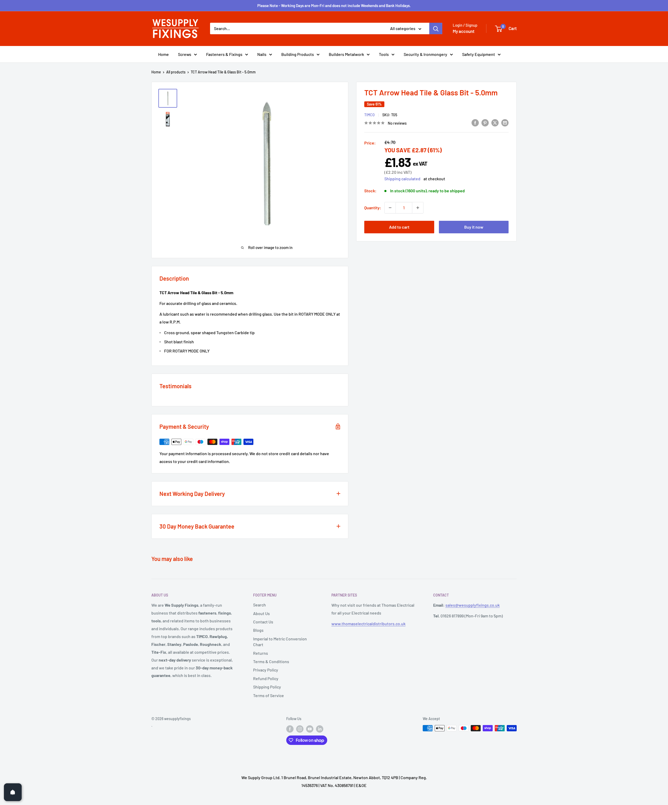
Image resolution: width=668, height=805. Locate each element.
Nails (261, 54)
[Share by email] (505, 122)
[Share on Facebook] (475, 122)
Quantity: (372, 207)
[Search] (435, 28)
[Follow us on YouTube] (309, 728)
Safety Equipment (478, 54)
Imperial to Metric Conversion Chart (280, 641)
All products (176, 72)
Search (259, 604)
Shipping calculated (402, 178)
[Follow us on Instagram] (299, 728)
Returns (260, 653)
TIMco (369, 115)
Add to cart (399, 226)
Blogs (258, 630)
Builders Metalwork (346, 54)
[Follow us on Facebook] (290, 728)
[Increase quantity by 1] (417, 207)
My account (463, 31)
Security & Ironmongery (425, 54)
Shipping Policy (267, 686)
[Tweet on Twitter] (495, 122)
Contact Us (263, 621)
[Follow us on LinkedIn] (319, 728)
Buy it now (473, 226)
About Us (261, 613)
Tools (384, 54)
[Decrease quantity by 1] (390, 207)
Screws (184, 54)
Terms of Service (268, 695)
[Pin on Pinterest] (485, 122)
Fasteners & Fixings (224, 54)
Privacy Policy (265, 669)
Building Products (297, 54)
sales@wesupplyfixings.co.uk (472, 605)
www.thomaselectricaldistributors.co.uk (368, 623)
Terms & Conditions (271, 661)
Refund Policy (265, 678)
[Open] (13, 792)
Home (163, 54)
